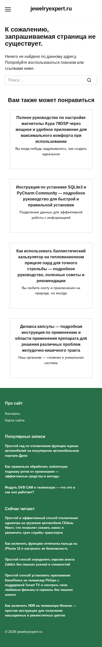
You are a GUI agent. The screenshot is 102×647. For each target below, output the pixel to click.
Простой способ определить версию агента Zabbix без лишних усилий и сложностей (40, 562)
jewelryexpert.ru (51, 8)
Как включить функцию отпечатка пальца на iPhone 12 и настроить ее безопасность (41, 546)
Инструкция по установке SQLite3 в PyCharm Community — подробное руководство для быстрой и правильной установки (51, 196)
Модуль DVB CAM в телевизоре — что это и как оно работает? (40, 490)
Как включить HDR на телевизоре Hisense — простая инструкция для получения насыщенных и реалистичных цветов (40, 610)
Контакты (12, 414)
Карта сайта (15, 420)
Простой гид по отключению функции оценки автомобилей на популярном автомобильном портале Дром (42, 450)
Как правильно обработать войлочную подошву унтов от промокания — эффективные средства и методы (36, 471)
